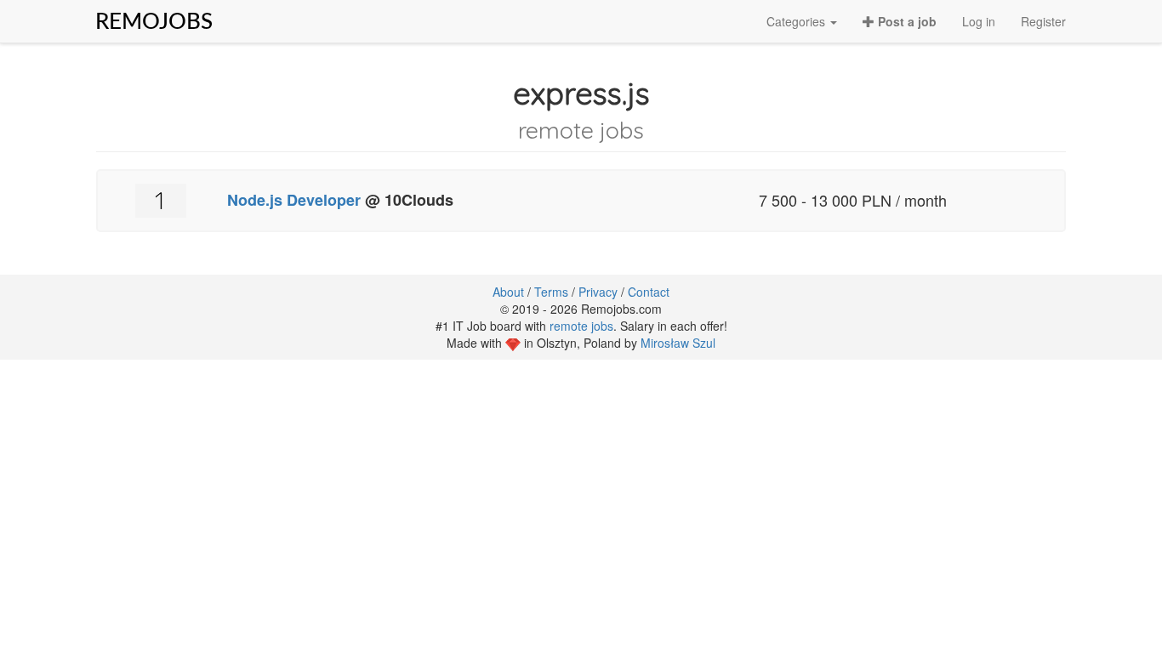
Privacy (598, 291)
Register (1043, 21)
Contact (648, 291)
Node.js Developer (294, 200)
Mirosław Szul (678, 342)
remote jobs (581, 325)
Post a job (905, 21)
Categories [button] (797, 21)
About (508, 291)
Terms (551, 291)
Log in (978, 21)
